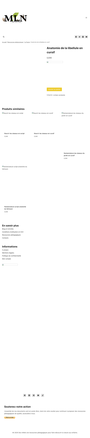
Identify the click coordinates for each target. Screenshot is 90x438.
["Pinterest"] (33, 395)
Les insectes (62, 95)
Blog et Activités (8, 229)
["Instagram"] (82, 36)
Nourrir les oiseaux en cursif (44, 133)
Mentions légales (8, 253)
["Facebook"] (76, 36)
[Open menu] (86, 17)
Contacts (5, 238)
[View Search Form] (3, 36)
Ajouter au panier (54, 89)
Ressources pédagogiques (11, 235)
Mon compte (6, 259)
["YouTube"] (86, 36)
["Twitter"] (79, 36)
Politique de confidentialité (11, 256)
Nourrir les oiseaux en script (14, 133)
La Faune (55, 95)
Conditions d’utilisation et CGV (13, 232)
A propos (5, 250)
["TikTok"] (42, 395)
